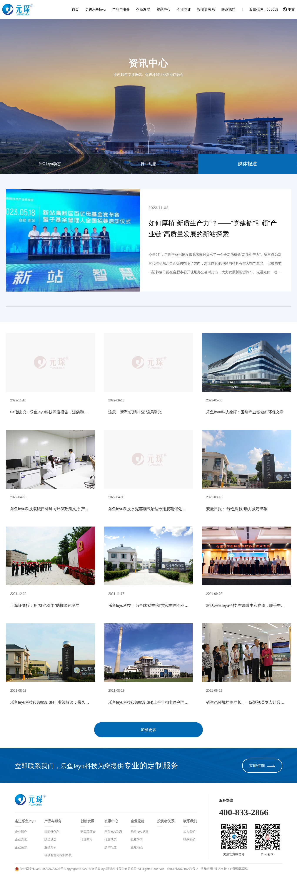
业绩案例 (50, 847)
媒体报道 (247, 163)
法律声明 (207, 869)
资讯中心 (163, 9)
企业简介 (21, 831)
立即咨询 (257, 765)
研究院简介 (88, 831)
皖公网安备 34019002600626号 (41, 869)
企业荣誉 (21, 847)
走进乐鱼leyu (95, 9)
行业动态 (148, 164)
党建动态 (137, 847)
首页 (75, 9)
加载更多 (148, 730)
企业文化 (21, 839)
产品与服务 (121, 9)
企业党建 (184, 9)
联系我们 (228, 9)
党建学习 (137, 839)
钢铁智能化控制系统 (58, 855)
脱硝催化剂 (52, 831)
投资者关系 (206, 9)
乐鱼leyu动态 (49, 164)
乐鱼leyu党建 (139, 831)
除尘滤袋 (50, 839)
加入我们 (189, 831)
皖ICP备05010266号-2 (183, 869)
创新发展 (143, 9)
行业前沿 (86, 839)
